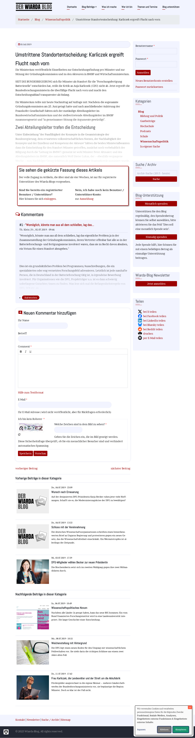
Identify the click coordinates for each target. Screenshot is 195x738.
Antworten (30, 297)
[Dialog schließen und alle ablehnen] (190, 707)
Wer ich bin (127, 6)
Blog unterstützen (170, 6)
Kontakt (20, 719)
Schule (144, 136)
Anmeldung (87, 198)
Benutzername (144, 45)
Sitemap (66, 719)
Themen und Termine (147, 6)
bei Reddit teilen (153, 329)
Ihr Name (23, 320)
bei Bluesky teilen (153, 324)
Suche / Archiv (50, 719)
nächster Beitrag (120, 468)
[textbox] (73, 371)
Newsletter (33, 719)
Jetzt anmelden (156, 283)
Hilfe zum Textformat (31, 392)
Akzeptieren (180, 729)
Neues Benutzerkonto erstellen (154, 80)
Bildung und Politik (151, 116)
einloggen (50, 198)
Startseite (72, 6)
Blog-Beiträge (89, 6)
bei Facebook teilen (154, 316)
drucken (148, 333)
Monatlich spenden (156, 203)
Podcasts (145, 131)
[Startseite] (33, 6)
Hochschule (147, 126)
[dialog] (163, 720)
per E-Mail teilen (153, 338)
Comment (24, 346)
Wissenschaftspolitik (57, 19)
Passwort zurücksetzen (149, 86)
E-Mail (21, 399)
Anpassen (141, 729)
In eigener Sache (150, 146)
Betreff (22, 333)
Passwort (140, 58)
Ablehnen (164, 729)
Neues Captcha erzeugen (19, 434)
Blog (37, 19)
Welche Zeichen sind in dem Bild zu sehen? (79, 424)
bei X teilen (149, 311)
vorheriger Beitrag (26, 468)
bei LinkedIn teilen (154, 320)
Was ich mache (109, 6)
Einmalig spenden (156, 236)
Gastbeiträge (147, 121)
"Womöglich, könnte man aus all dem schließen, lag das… (59, 225)
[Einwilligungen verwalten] (6, 731)
